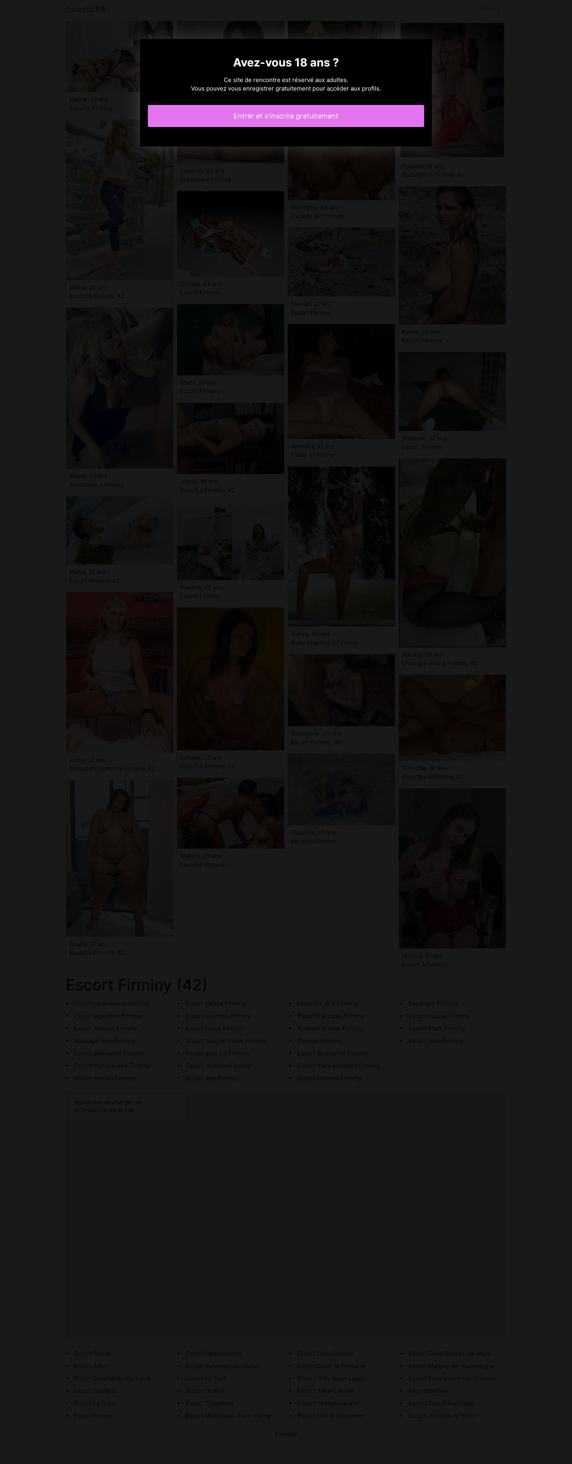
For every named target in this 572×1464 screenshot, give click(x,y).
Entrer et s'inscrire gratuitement (286, 116)
